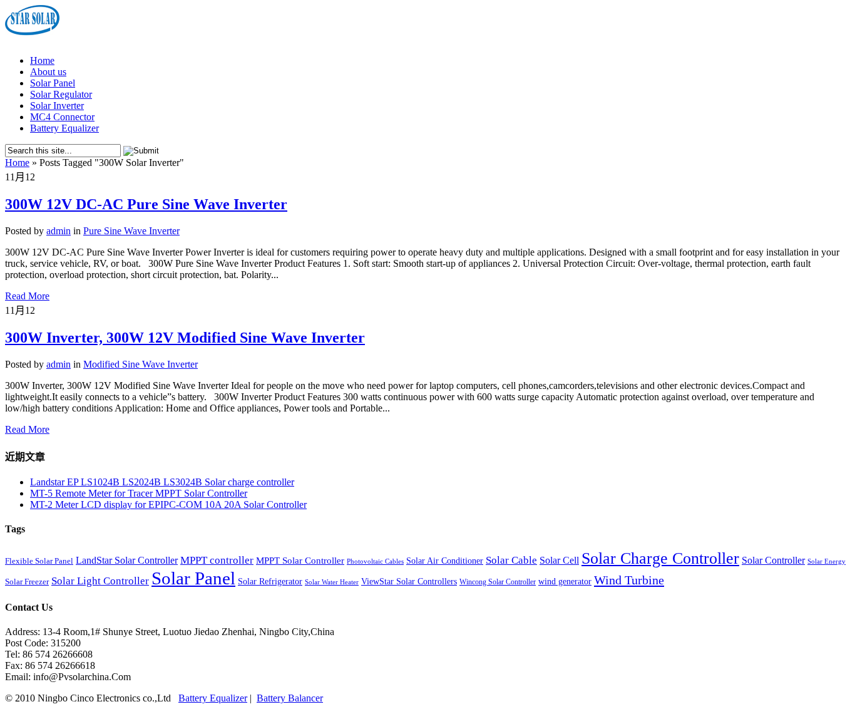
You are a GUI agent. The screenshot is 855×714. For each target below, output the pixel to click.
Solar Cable (511, 560)
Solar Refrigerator (270, 581)
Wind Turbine (629, 580)
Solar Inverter (57, 105)
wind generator (564, 581)
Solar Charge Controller (660, 558)
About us (48, 71)
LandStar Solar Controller (127, 560)
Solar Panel (52, 83)
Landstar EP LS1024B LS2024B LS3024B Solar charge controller (162, 482)
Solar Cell (559, 560)
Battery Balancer (290, 698)
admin (58, 230)
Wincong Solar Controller (497, 581)
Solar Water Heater (332, 582)
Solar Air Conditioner (444, 561)
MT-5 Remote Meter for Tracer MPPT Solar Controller (138, 493)
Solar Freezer (27, 581)
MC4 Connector (62, 116)
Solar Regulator (61, 94)
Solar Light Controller (100, 581)
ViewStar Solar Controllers (409, 581)
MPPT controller (216, 560)
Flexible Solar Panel (39, 561)
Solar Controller (773, 560)
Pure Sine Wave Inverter (131, 230)
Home (42, 60)
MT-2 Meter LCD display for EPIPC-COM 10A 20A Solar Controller (168, 504)
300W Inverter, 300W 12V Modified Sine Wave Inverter (185, 337)
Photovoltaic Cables (375, 561)
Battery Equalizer (64, 128)
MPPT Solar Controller (300, 560)
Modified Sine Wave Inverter (140, 364)
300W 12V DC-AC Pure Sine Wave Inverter (146, 204)
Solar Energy (826, 561)
